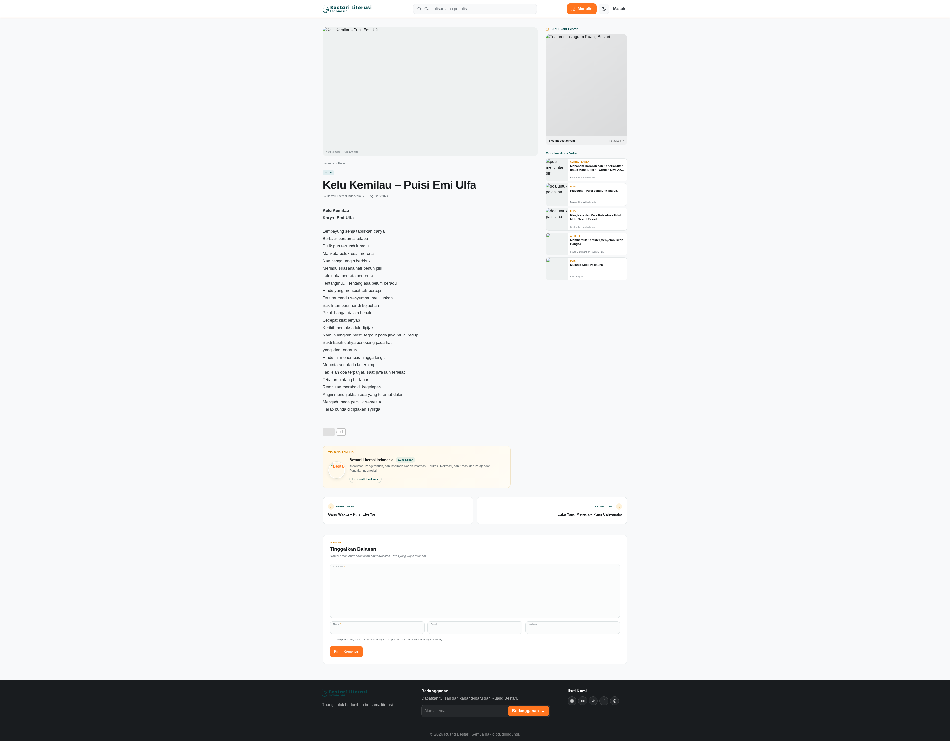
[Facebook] (603, 700)
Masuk (619, 9)
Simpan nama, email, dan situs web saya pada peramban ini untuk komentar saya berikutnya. (390, 639)
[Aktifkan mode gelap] (604, 9)
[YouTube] (582, 700)
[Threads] (614, 700)
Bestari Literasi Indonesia (344, 196)
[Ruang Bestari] (344, 693)
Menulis (585, 9)
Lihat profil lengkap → (365, 479)
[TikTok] (593, 700)
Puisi (341, 163)
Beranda (328, 163)
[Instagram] (572, 700)
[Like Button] (329, 432)
